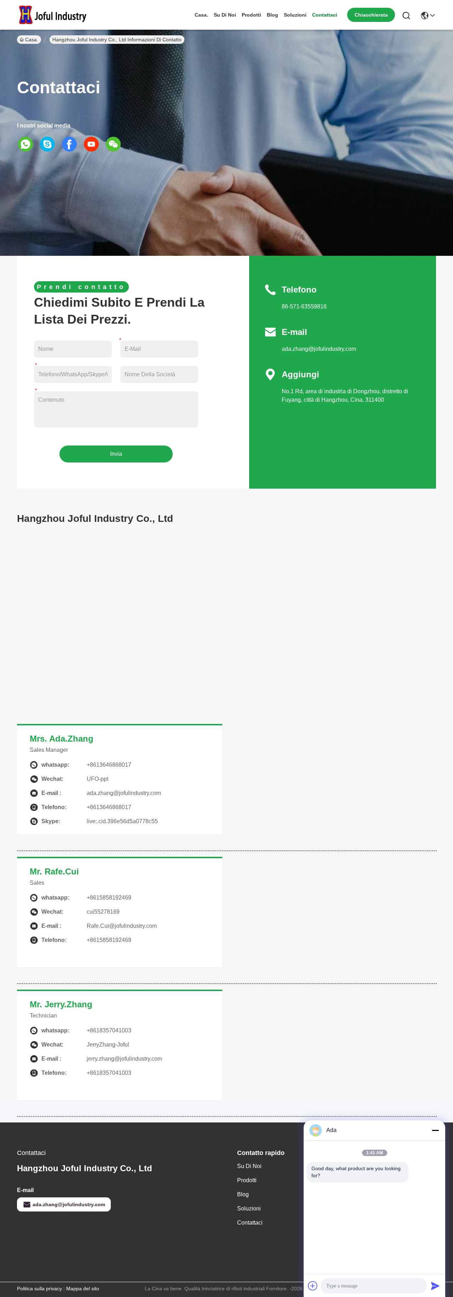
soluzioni (295, 15)
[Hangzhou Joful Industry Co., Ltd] (56, 14)
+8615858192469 (109, 898)
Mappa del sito (82, 1288)
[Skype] (50, 144)
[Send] (435, 1285)
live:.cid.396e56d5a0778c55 (122, 821)
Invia (116, 454)
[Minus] (435, 1130)
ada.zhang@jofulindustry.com (319, 349)
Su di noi (225, 15)
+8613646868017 (109, 765)
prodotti (251, 15)
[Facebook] (72, 144)
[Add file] (313, 1285)
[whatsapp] (28, 144)
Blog (272, 15)
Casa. (201, 15)
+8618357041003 (109, 1030)
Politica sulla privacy (39, 1288)
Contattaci (324, 15)
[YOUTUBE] (94, 144)
